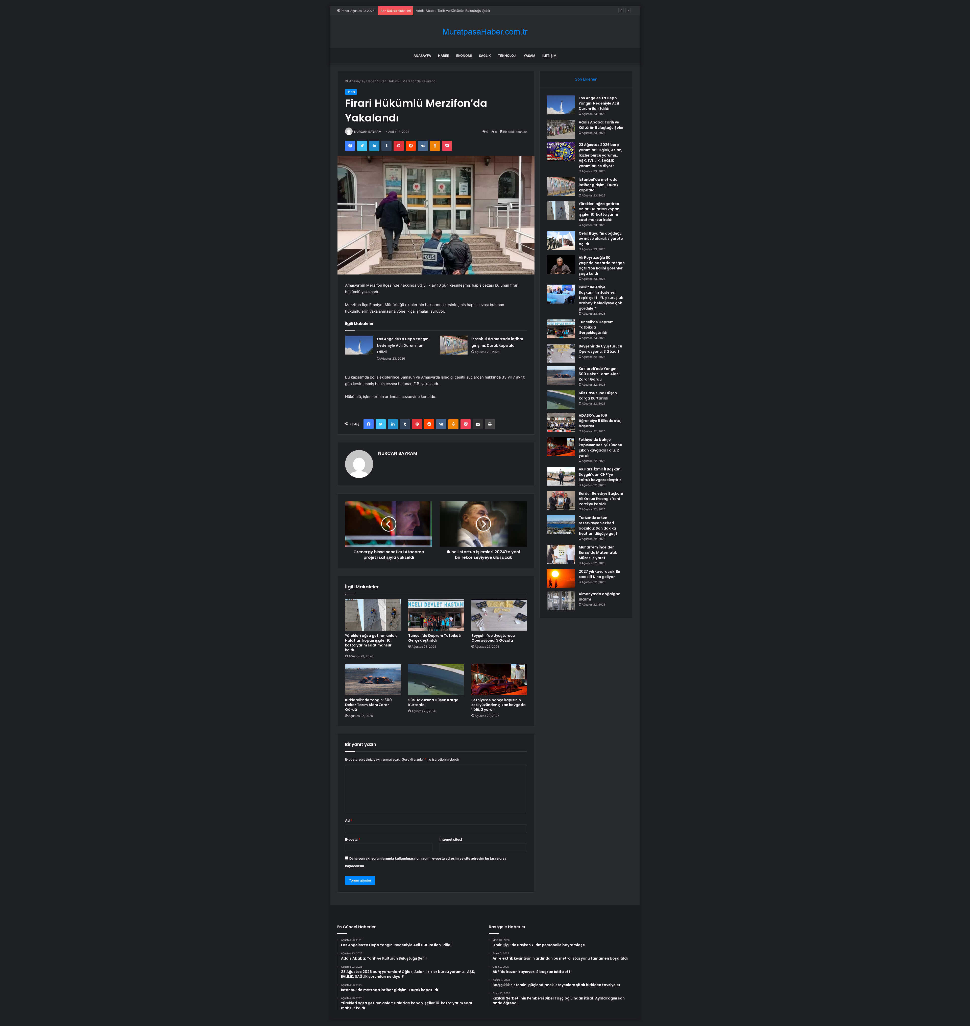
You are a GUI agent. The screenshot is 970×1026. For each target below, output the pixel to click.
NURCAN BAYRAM (367, 132)
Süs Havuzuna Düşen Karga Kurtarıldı (433, 702)
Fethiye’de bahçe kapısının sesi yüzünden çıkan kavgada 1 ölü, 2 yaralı (498, 704)
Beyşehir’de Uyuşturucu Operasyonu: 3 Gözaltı (493, 638)
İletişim (549, 56)
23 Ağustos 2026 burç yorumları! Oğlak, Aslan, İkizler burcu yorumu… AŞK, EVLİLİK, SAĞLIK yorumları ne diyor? (503, 11)
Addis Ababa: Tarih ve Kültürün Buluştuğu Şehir (601, 125)
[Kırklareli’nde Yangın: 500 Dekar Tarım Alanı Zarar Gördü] (373, 679)
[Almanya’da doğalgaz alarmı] (561, 600)
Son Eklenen (586, 79)
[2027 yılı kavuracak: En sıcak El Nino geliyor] (561, 578)
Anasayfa (422, 56)
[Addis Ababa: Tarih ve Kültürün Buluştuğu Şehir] (561, 129)
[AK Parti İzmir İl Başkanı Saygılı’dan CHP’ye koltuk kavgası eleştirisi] (561, 476)
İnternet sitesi (451, 839)
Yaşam (529, 56)
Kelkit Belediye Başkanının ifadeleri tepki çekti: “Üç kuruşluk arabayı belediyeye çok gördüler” (601, 298)
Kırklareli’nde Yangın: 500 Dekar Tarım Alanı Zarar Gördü (368, 704)
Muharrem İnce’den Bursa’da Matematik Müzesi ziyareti (598, 552)
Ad (348, 820)
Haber (443, 56)
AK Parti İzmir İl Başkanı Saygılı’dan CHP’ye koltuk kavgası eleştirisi (600, 474)
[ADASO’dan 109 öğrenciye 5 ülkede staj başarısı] (561, 422)
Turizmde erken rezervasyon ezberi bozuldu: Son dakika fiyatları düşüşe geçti (598, 525)
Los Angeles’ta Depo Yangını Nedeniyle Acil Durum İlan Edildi (403, 345)
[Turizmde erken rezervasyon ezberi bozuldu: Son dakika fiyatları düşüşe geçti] (561, 524)
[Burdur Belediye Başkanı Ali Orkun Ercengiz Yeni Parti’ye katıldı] (561, 500)
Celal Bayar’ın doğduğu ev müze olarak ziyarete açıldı (601, 238)
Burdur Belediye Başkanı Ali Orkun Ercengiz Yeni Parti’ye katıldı (601, 499)
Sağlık (485, 56)
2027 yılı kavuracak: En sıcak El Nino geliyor (599, 574)
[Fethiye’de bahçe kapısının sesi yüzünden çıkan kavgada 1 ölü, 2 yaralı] (499, 679)
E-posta (352, 839)
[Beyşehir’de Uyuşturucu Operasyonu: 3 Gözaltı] (499, 615)
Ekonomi (464, 56)
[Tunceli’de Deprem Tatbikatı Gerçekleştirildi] (436, 615)
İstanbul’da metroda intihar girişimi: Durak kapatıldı (598, 185)
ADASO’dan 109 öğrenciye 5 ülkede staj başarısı (600, 421)
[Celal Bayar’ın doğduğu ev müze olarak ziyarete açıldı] (561, 240)
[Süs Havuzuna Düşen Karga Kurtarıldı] (436, 679)
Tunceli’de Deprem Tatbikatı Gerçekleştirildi (434, 638)
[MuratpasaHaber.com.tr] (485, 32)
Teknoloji (507, 56)
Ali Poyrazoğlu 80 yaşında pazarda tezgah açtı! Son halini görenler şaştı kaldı (602, 265)
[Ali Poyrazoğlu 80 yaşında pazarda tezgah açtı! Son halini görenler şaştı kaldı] (561, 264)
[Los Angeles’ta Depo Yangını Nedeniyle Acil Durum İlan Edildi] (359, 345)
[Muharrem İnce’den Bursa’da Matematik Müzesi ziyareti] (561, 554)
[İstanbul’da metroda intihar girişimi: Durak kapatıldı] (454, 345)
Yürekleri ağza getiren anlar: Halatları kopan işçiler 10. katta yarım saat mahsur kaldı (371, 643)
